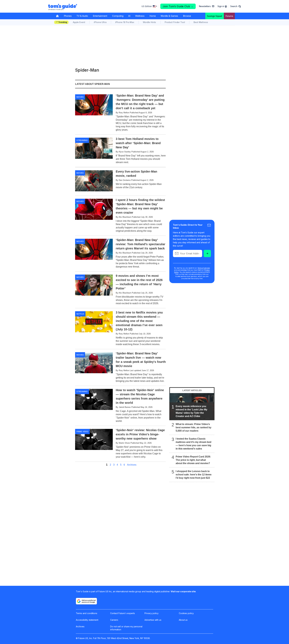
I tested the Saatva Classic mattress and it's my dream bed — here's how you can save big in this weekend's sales (193, 443)
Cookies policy (186, 613)
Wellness (139, 15)
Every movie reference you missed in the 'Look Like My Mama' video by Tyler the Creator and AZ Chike (191, 411)
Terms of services (203, 268)
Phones (68, 15)
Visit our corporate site (183, 591)
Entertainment (100, 15)
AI (129, 15)
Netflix (80, 314)
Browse (187, 15)
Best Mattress (201, 22)
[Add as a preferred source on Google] (86, 601)
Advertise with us (152, 620)
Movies (80, 97)
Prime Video (82, 431)
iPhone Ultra (100, 22)
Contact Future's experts (122, 613)
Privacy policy (151, 613)
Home (152, 15)
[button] (235, 6)
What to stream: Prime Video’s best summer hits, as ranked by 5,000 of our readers (193, 427)
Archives (131, 465)
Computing (117, 15)
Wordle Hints (149, 22)
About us (183, 620)
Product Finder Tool (175, 22)
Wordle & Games (169, 15)
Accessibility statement (87, 620)
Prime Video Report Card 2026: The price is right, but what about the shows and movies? (193, 460)
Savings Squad (214, 16)
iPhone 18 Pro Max (124, 22)
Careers (114, 620)
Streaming (82, 140)
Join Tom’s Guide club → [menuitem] (178, 6)
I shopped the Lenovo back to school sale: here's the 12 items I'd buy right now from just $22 (193, 474)
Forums (229, 16)
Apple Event (79, 22)
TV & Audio (82, 15)
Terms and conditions (86, 613)
